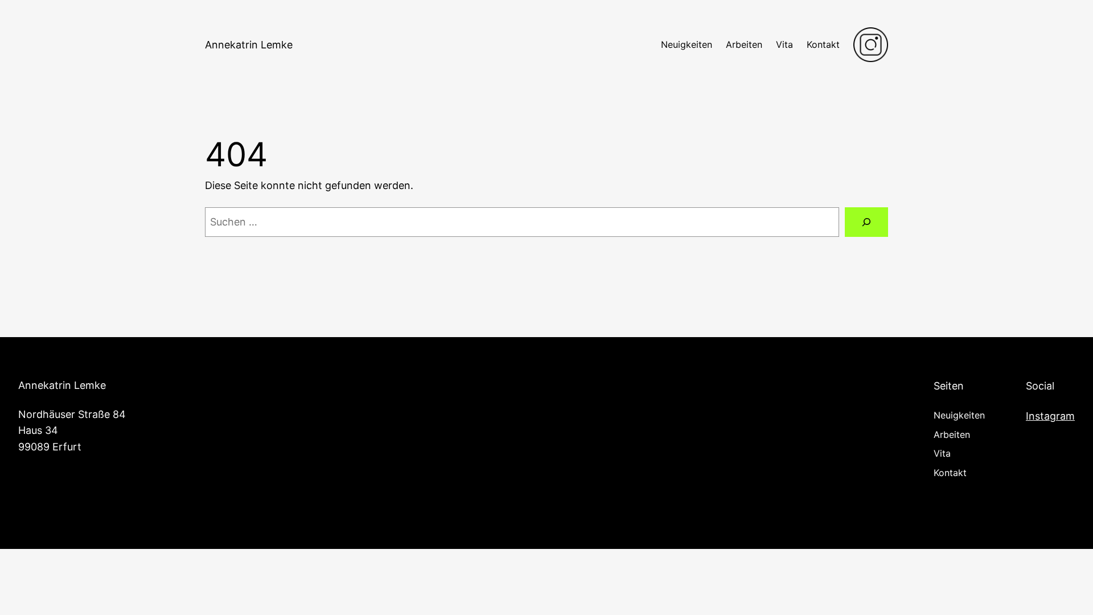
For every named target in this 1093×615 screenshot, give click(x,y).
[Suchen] (866, 222)
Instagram (1050, 416)
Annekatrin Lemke (249, 45)
